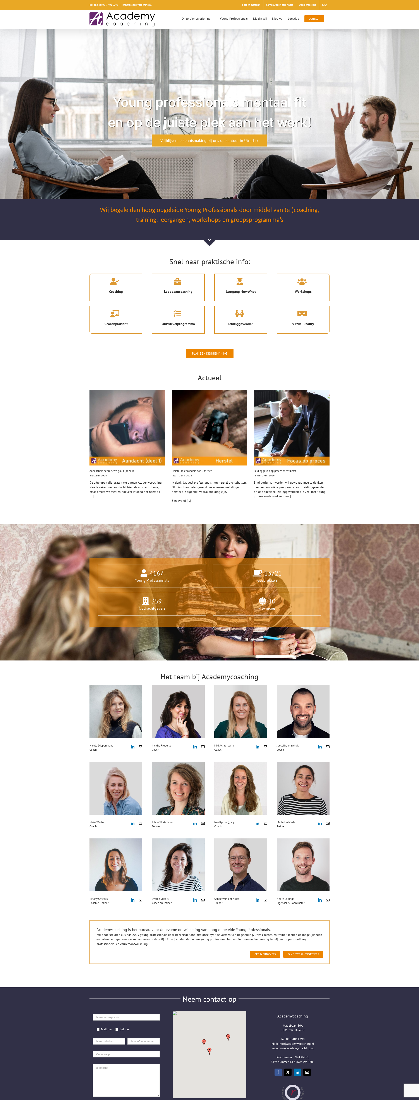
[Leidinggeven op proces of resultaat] (292, 428)
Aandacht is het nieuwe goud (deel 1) (111, 471)
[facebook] (278, 1072)
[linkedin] (297, 1072)
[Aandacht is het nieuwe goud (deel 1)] (127, 428)
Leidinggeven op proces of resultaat (275, 471)
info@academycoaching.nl (137, 4)
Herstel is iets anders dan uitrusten (192, 471)
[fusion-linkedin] (132, 746)
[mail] (307, 1072)
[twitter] (288, 1072)
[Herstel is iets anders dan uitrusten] (209, 428)
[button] (209, 1051)
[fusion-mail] (140, 746)
